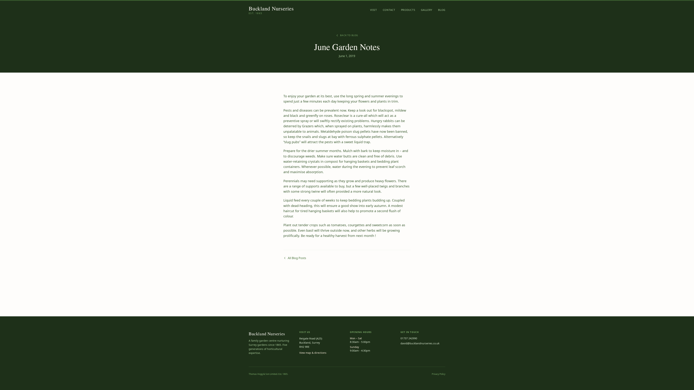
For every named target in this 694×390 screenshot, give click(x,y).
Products (408, 10)
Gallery (426, 10)
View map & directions (312, 352)
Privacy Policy (438, 374)
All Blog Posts (297, 258)
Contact (389, 10)
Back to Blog (349, 35)
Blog (441, 10)
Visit (373, 10)
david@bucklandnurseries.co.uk (419, 343)
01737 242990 (408, 338)
